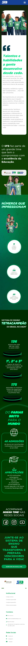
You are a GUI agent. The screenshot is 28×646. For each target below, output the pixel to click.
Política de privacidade (11, 605)
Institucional (10, 593)
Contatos (9, 612)
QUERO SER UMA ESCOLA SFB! (14, 566)
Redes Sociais (11, 632)
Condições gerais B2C (11, 602)
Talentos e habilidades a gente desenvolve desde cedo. (13, 65)
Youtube (10, 641)
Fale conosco (10, 615)
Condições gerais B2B (11, 599)
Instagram (10, 638)
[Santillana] (8, 582)
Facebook (10, 636)
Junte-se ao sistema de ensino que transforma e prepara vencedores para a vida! (14, 548)
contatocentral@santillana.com (14, 618)
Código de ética (9, 596)
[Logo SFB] (14, 2)
